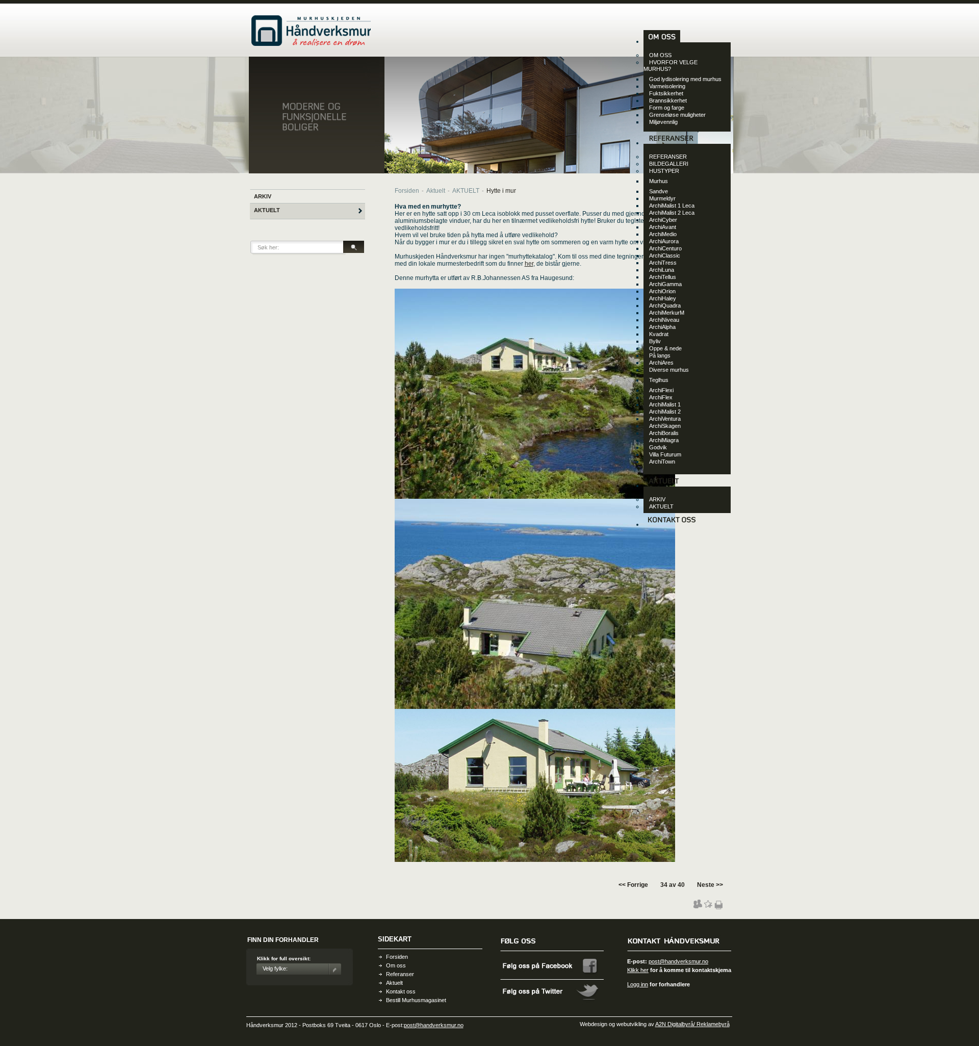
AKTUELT (267, 210)
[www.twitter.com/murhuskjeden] (552, 1003)
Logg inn (637, 984)
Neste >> (710, 884)
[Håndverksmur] (311, 43)
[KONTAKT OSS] (671, 524)
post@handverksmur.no (678, 961)
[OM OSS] (661, 41)
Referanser (400, 974)
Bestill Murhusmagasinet (416, 1000)
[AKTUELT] (663, 485)
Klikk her (638, 970)
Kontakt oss (401, 991)
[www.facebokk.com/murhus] (552, 978)
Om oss (396, 965)
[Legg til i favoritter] (708, 906)
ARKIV (262, 196)
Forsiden (407, 190)
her (529, 263)
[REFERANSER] (670, 143)
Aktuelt (435, 190)
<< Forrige (633, 884)
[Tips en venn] (697, 906)
